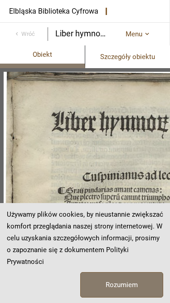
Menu (134, 34)
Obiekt (42, 54)
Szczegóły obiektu (127, 57)
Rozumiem (122, 285)
